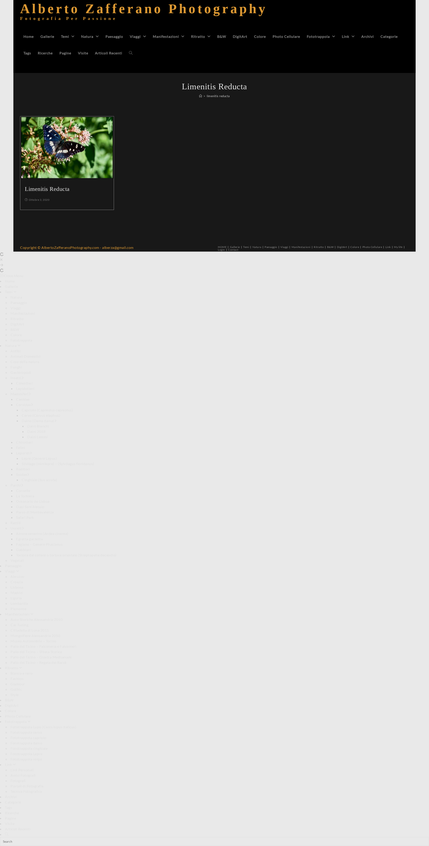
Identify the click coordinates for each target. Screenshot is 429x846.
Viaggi (284, 247)
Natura (256, 247)
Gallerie (235, 247)
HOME (222, 247)
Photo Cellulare (372, 247)
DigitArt (342, 247)
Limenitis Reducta (47, 189)
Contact (233, 249)
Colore (354, 247)
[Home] (200, 96)
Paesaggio (271, 247)
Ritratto (319, 247)
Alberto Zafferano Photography (143, 14)
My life (398, 247)
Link (388, 247)
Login (221, 249)
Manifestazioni (301, 247)
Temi (246, 247)
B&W (330, 247)
